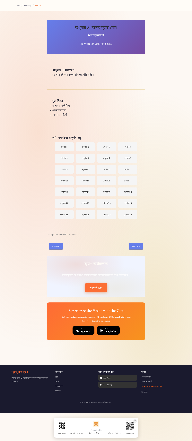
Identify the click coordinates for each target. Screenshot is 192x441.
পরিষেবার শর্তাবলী (146, 381)
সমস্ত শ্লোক (59, 386)
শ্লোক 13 (64, 180)
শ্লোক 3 (106, 146)
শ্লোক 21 (64, 203)
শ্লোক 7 (106, 158)
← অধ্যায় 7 (55, 246)
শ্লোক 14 (85, 180)
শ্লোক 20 (128, 192)
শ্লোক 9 (64, 169)
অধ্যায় (57, 381)
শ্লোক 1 (64, 146)
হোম (18, 5)
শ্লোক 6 (85, 158)
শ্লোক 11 (106, 169)
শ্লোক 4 (128, 146)
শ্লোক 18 (85, 192)
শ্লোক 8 (128, 158)
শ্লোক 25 (64, 214)
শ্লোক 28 (128, 214)
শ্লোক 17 (64, 192)
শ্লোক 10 (85, 169)
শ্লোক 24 (128, 203)
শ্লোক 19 (106, 192)
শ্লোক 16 (128, 180)
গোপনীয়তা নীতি (146, 377)
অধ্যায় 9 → (136, 246)
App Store (106, 378)
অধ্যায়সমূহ (27, 5)
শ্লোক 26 (85, 214)
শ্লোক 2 (85, 146)
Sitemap (144, 392)
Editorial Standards (151, 386)
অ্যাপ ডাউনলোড (96, 287)
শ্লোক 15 (106, 180)
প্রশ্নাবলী (58, 391)
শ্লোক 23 (107, 203)
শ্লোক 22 (85, 203)
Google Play (107, 385)
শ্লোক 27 (106, 214)
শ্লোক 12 (128, 169)
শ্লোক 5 (64, 158)
